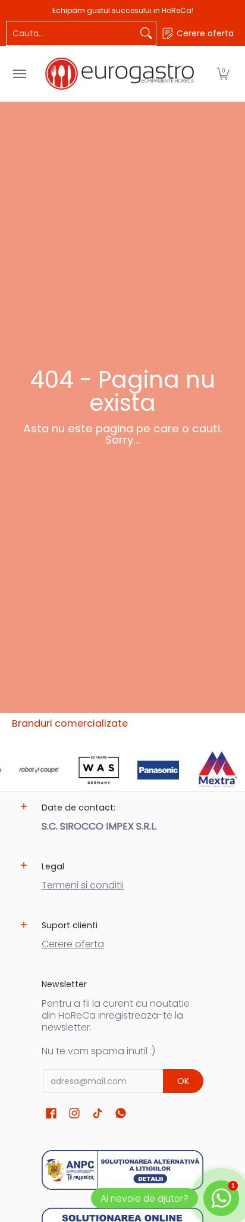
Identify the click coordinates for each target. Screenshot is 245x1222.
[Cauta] (146, 33)
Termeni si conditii (83, 885)
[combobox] (72, 33)
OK (183, 1081)
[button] (223, 74)
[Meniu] (19, 74)
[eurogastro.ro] (119, 74)
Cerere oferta (73, 944)
